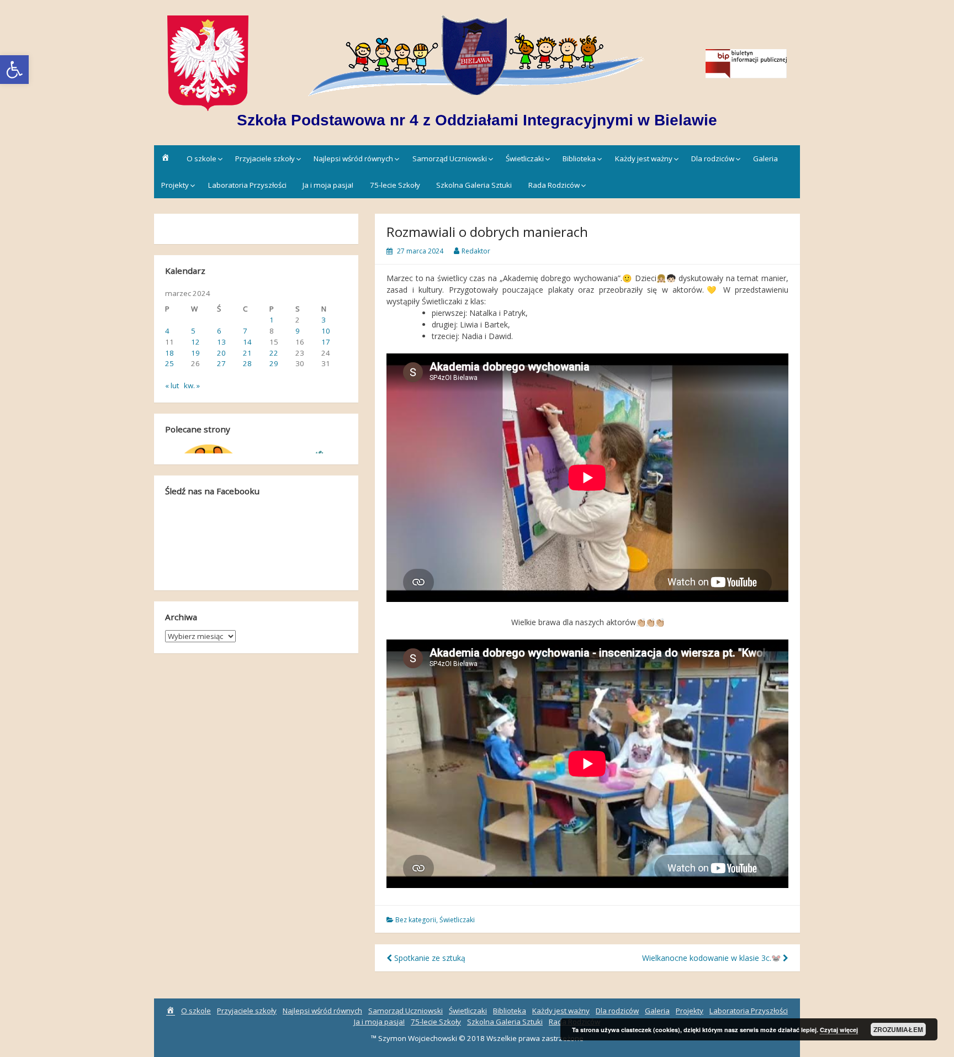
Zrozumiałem (898, 1029)
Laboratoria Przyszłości (247, 185)
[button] (587, 634)
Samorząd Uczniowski (449, 158)
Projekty (175, 185)
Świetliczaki (525, 158)
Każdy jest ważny (643, 158)
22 (273, 353)
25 (169, 363)
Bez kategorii (415, 919)
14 (247, 342)
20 (221, 353)
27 (221, 363)
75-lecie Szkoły (395, 185)
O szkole (201, 158)
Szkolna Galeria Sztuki (474, 185)
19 (195, 353)
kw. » (192, 385)
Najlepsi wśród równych (353, 158)
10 (325, 331)
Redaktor (476, 251)
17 (325, 342)
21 (247, 353)
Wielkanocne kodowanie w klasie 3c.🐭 (712, 958)
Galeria (765, 158)
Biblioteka (579, 158)
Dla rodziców (712, 158)
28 (247, 363)
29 (273, 363)
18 (169, 353)
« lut (172, 385)
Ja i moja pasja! (328, 185)
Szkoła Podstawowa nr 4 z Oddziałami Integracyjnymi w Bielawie (477, 120)
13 (221, 342)
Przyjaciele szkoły (265, 158)
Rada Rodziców (554, 185)
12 (195, 342)
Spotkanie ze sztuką (428, 958)
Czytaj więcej (839, 1030)
